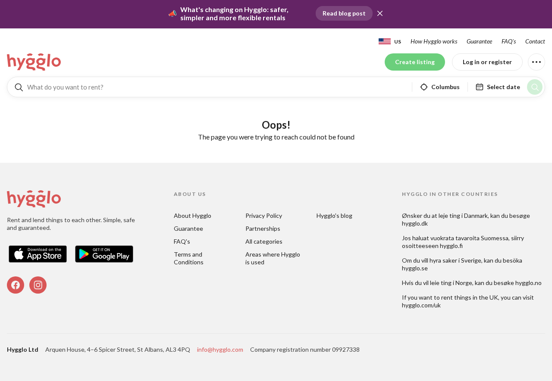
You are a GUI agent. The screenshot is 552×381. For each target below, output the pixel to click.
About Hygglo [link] (192, 215)
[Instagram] (38, 285)
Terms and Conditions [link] (189, 258)
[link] (34, 62)
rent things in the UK (469, 297)
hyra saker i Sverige (455, 260)
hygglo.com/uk (421, 305)
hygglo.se (415, 268)
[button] (380, 13)
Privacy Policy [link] (263, 215)
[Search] (535, 87)
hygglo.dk (415, 223)
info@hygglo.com (220, 349)
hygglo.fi (451, 245)
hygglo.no (528, 282)
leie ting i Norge (451, 282)
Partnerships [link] (262, 228)
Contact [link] (535, 41)
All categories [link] (263, 241)
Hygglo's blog (334, 215)
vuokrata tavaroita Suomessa (469, 238)
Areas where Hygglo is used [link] (273, 258)
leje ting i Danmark (463, 215)
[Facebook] (15, 285)
